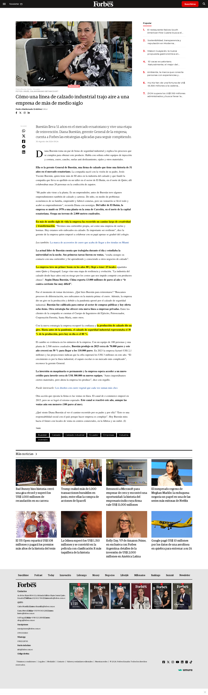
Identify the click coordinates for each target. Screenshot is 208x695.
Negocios (110, 575)
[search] (204, 4)
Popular (147, 23)
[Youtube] (177, 662)
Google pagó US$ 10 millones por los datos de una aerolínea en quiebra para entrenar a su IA (171, 544)
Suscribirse (190, 4)
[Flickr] (186, 662)
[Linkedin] (24, 152)
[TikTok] (191, 662)
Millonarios (139, 575)
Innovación (65, 575)
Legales (41, 662)
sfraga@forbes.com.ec (26, 620)
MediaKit (51, 662)
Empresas (108, 435)
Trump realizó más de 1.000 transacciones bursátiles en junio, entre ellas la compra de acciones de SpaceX (80, 495)
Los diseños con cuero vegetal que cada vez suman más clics (86, 387)
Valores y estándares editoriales (80, 662)
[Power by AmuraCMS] (185, 670)
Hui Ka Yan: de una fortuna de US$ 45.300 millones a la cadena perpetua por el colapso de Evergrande (166, 84)
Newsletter (184, 575)
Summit (170, 575)
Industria (123, 435)
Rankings (155, 575)
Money (95, 575)
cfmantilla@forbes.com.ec (45, 607)
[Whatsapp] (24, 131)
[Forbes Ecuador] (104, 3)
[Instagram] (172, 662)
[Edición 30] (99, 596)
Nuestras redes (101, 662)
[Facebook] (24, 141)
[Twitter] (24, 136)
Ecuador (93, 435)
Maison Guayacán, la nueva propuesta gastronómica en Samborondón (162, 52)
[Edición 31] (79, 596)
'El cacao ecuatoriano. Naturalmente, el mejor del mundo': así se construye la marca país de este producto (164, 63)
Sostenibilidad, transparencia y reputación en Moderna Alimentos (164, 42)
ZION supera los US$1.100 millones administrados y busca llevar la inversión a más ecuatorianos (166, 95)
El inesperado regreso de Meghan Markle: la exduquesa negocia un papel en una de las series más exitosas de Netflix (170, 495)
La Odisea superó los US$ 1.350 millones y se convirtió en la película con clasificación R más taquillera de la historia (81, 546)
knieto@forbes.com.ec (26, 613)
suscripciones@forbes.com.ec (28, 629)
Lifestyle (124, 575)
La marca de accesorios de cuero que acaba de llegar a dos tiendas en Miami (89, 242)
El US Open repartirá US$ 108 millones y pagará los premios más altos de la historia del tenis (35, 544)
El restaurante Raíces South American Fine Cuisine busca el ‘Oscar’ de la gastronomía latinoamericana (164, 31)
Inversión (43, 439)
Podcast (38, 575)
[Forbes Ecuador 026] (182, 596)
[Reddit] (24, 146)
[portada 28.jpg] (141, 596)
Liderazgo (82, 575)
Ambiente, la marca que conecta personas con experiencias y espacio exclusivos (165, 74)
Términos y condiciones (26, 662)
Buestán (42, 435)
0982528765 (22, 641)
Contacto (61, 662)
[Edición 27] (161, 596)
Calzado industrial (75, 435)
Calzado (56, 435)
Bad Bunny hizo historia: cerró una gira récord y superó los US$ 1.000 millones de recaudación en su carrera (35, 495)
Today (51, 575)
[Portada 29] (120, 596)
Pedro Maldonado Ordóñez (29, 109)
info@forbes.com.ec (57, 598)
